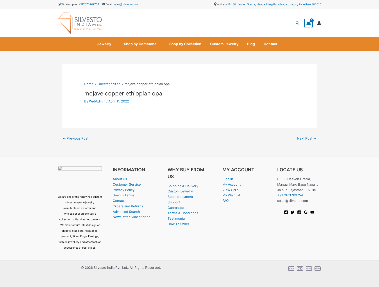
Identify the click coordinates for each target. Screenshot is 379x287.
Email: (109, 4)
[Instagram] (299, 212)
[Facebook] (286, 212)
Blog (251, 44)
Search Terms (123, 195)
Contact (270, 44)
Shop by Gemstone (140, 44)
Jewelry (104, 44)
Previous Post (75, 138)
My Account (231, 184)
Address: (222, 4)
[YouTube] (312, 212)
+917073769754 (89, 4)
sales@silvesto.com (126, 4)
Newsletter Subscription (131, 217)
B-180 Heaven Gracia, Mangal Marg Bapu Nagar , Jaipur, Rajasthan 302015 (274, 4)
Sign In (227, 179)
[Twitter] (293, 212)
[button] (298, 23)
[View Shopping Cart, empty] (308, 23)
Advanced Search (126, 212)
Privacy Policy (123, 190)
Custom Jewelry (224, 44)
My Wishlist (231, 195)
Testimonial (177, 218)
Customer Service (127, 184)
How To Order (178, 224)
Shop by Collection (185, 44)
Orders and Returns (128, 206)
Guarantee (176, 208)
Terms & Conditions (183, 213)
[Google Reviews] (306, 212)
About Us (120, 179)
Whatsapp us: (69, 4)
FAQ (225, 201)
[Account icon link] (319, 23)
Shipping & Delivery (183, 186)
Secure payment (180, 197)
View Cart (230, 190)
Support (174, 202)
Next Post (306, 138)
